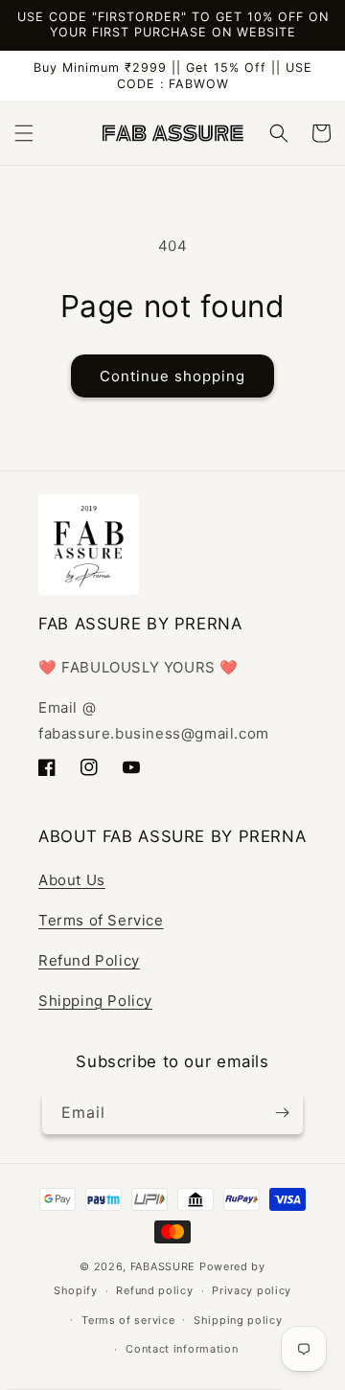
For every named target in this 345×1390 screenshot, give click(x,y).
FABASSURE (163, 1266)
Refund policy (154, 1290)
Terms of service (127, 1320)
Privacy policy (251, 1290)
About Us (71, 880)
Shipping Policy (95, 1000)
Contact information (182, 1349)
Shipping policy (238, 1320)
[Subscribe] (282, 1112)
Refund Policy (89, 960)
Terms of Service (101, 920)
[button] (24, 133)
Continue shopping (172, 376)
